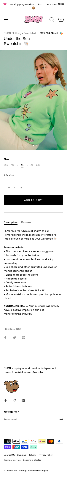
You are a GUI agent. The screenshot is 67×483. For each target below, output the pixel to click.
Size (6, 159)
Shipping (21, 454)
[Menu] (6, 19)
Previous (9, 328)
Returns (32, 454)
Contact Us (9, 454)
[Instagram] (14, 400)
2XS (6, 165)
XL (32, 165)
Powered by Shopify (38, 470)
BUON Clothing (12, 33)
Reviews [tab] (26, 222)
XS (12, 165)
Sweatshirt (30, 33)
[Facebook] (5, 400)
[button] (56, 33)
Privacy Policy (46, 454)
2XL (38, 165)
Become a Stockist (32, 459)
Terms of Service (12, 459)
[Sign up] (61, 419)
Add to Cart (33, 199)
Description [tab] (10, 222)
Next (18, 328)
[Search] (52, 20)
